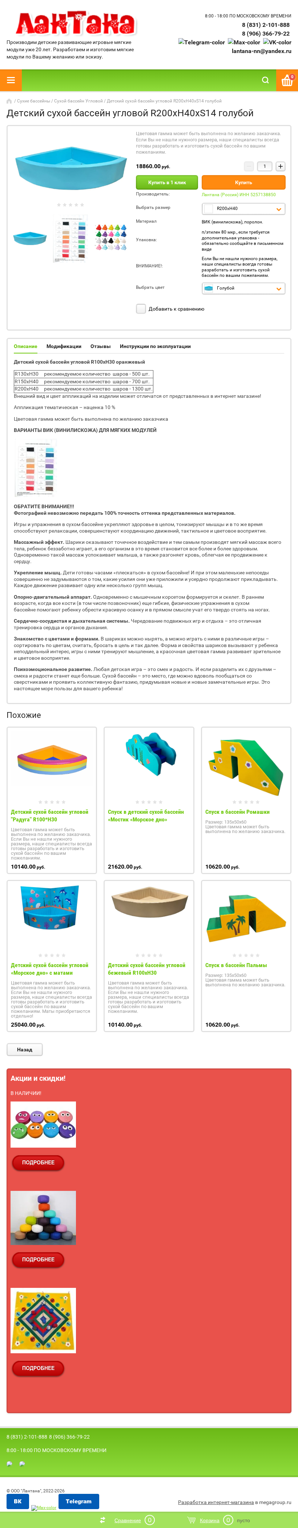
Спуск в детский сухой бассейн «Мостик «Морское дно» (146, 815)
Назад (24, 1049)
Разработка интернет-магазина (216, 1502)
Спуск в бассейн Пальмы (236, 965)
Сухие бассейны (33, 101)
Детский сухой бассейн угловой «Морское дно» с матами (49, 969)
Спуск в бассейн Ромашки (237, 811)
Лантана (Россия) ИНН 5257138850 (239, 194)
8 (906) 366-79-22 (266, 33)
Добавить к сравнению (176, 309)
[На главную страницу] (75, 24)
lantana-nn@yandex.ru (261, 51)
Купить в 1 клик (167, 182)
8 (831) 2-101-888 (266, 24)
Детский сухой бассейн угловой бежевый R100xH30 (146, 969)
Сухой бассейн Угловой (78, 101)
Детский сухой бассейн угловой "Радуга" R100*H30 (49, 815)
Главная (10, 101)
